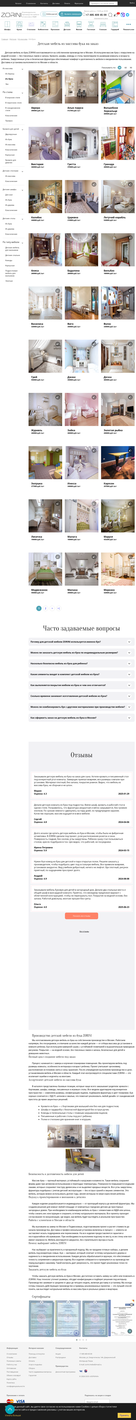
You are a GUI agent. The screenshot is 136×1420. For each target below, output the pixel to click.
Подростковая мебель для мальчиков (11, 273)
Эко (6, 84)
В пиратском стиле (13, 103)
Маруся (108, 536)
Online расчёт (51, 14)
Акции (58, 1354)
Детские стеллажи (10, 171)
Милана (72, 589)
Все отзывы (84, 931)
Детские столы (9, 218)
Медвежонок (39, 589)
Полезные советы (14, 1361)
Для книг (9, 195)
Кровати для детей (11, 129)
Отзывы (10, 1357)
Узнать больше (13, 1415)
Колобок (36, 217)
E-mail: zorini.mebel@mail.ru (90, 1364)
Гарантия (32, 1375)
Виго (70, 323)
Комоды (8, 260)
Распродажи (61, 1357)
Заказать (36, 116)
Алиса (35, 270)
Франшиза (79, 3)
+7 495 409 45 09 (85, 1354)
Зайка (71, 430)
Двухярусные (11, 134)
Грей (34, 377)
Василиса (37, 323)
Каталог (18, 3)
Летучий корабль (115, 217)
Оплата (67, 3)
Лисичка (36, 536)
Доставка (56, 3)
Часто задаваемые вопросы (40, 1372)
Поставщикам (12, 1372)
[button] (76, 1340)
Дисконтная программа (65, 1372)
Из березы (9, 74)
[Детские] (45, 87)
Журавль (36, 430)
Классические (11, 116)
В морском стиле (12, 98)
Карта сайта (11, 1379)
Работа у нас (12, 1364)
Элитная (9, 281)
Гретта (71, 164)
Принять (124, 1415)
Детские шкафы (9, 189)
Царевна (72, 217)
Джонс (71, 377)
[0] (116, 16)
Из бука (8, 139)
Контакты (44, 3)
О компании (31, 3)
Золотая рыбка (113, 430)
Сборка (32, 1368)
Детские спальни (12, 255)
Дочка (108, 377)
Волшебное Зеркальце (111, 109)
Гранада (109, 164)
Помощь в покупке (37, 1354)
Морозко (109, 589)
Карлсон (109, 483)
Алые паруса (75, 107)
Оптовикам (11, 1368)
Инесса (71, 483)
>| (59, 608)
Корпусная (10, 155)
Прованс (9, 121)
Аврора (35, 107)
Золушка (36, 483)
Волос (107, 323)
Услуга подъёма (35, 1364)
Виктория (37, 164)
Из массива (8, 68)
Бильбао (109, 270)
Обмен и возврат (14, 1375)
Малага (72, 536)
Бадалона (73, 270)
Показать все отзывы (81, 916)
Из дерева (9, 205)
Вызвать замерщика (73, 14)
